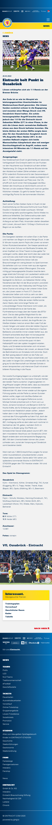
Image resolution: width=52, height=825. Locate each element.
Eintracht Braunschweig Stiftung (16, 795)
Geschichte (7, 741)
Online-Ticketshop (10, 707)
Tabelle (9, 617)
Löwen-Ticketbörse (11, 714)
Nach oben (40, 629)
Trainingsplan (12, 604)
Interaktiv (7, 768)
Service (6, 724)
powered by (8, 820)
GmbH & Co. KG (10, 788)
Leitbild (6, 802)
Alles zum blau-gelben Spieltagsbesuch (19, 734)
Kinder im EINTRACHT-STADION (17, 738)
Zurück (8, 33)
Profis (5, 670)
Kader (8, 613)
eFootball (7, 684)
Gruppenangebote (10, 711)
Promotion (7, 721)
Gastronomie (8, 748)
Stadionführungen (10, 744)
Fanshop (6, 771)
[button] (3, 567)
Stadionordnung (9, 751)
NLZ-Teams (8, 677)
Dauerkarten (8, 697)
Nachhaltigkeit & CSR (12, 799)
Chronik (6, 805)
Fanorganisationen (11, 764)
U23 (4, 674)
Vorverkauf (11, 607)
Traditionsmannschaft (12, 680)
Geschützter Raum (14, 610)
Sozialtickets (8, 717)
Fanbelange (8, 761)
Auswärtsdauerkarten (12, 701)
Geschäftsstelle (9, 687)
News (6, 36)
